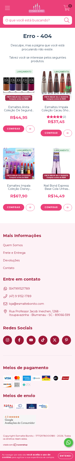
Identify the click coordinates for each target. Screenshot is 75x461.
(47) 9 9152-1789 (20, 296)
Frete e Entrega (14, 253)
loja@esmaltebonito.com (26, 304)
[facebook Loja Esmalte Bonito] (19, 340)
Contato (8, 268)
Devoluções (11, 260)
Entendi (65, 456)
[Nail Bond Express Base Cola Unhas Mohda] (67, 207)
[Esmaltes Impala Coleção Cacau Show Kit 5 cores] (67, 133)
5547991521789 (19, 288)
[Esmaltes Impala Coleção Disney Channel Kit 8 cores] (30, 207)
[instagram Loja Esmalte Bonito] (7, 340)
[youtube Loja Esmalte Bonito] (31, 340)
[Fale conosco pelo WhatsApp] (68, 442)
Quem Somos (13, 245)
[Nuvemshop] (15, 445)
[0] (66, 9)
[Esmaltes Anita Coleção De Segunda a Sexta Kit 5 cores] (30, 128)
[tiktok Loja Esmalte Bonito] (42, 340)
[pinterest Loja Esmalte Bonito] (66, 340)
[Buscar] (67, 20)
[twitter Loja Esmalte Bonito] (54, 340)
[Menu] (7, 8)
